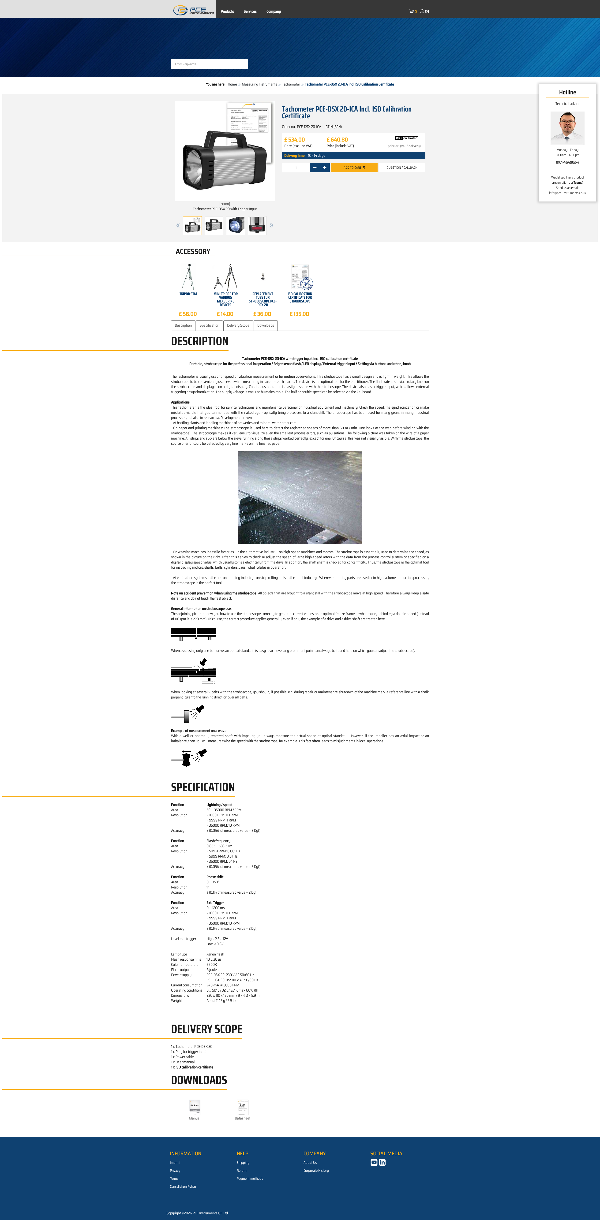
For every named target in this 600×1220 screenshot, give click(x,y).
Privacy (175, 1170)
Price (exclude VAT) (298, 146)
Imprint (175, 1162)
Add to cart (353, 167)
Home (232, 84)
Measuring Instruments (259, 84)
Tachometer (291, 84)
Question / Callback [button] (401, 167)
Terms (174, 1178)
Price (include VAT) (340, 146)
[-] (315, 167)
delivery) (415, 146)
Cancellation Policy (183, 1186)
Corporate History (316, 1170)
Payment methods (250, 1178)
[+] (325, 167)
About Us (310, 1162)
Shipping (243, 1162)
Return (242, 1170)
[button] (178, 225)
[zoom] (224, 204)
